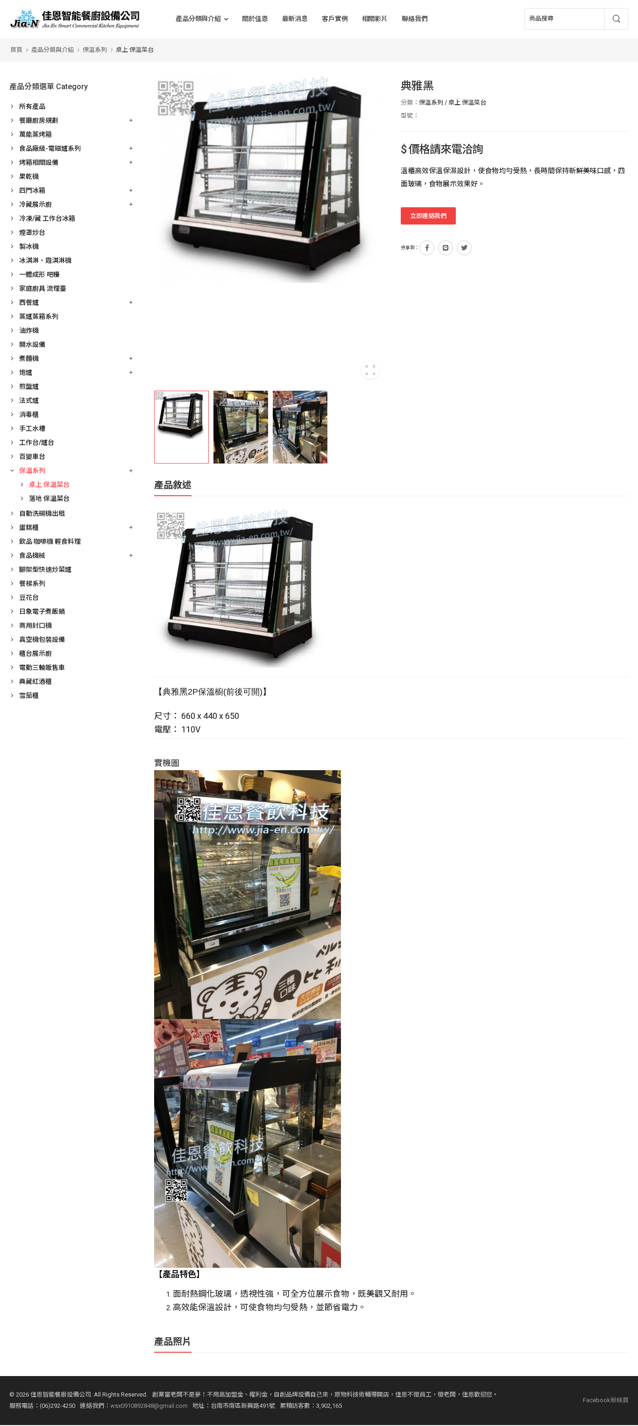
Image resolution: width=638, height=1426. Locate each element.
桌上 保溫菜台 (135, 49)
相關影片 (375, 18)
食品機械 (32, 555)
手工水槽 (32, 428)
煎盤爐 (29, 386)
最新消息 (295, 18)
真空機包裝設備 (42, 639)
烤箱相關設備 (38, 162)
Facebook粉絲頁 (606, 1400)
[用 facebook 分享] (426, 247)
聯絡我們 (415, 18)
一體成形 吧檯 (39, 274)
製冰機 (29, 246)
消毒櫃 (29, 414)
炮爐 (25, 372)
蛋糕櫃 (29, 527)
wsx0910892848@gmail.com (149, 1405)
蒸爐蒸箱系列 (38, 316)
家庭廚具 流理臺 (42, 288)
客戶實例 (335, 18)
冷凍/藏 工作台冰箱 (47, 218)
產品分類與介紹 (198, 18)
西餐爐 (29, 302)
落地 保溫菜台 (49, 498)
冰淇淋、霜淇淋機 (45, 260)
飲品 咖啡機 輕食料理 (50, 541)
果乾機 (29, 176)
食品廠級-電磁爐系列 (50, 148)
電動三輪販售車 (42, 667)
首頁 (16, 49)
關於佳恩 (255, 18)
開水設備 (32, 344)
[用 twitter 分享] (464, 247)
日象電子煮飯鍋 (42, 611)
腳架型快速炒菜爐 (45, 569)
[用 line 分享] (445, 247)
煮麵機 (29, 358)
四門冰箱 (32, 190)
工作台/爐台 (36, 442)
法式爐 (29, 400)
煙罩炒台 (32, 232)
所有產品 (32, 106)
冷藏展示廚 (35, 204)
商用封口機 (35, 625)
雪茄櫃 (29, 695)
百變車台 (32, 456)
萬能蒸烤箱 (35, 134)
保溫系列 (95, 49)
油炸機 (29, 330)
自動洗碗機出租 (42, 513)
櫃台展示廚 (35, 653)
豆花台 (29, 597)
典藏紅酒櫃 (35, 681)
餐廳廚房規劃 (38, 120)
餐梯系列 (32, 583)
